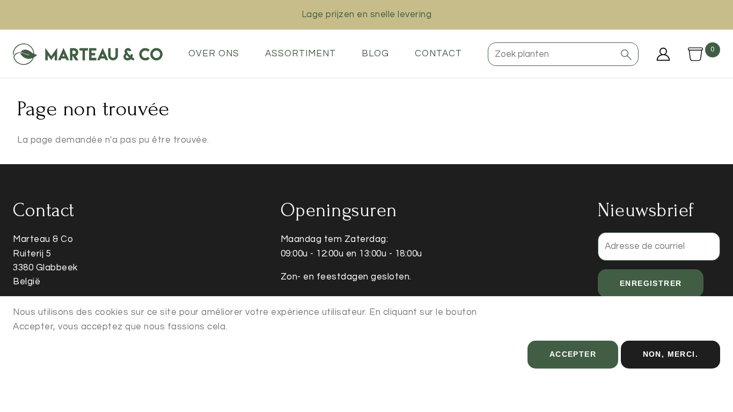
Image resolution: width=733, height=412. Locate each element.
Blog (375, 53)
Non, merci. (670, 354)
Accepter (572, 354)
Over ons (213, 53)
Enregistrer (650, 283)
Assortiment (300, 53)
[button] (626, 54)
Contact (438, 53)
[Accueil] (88, 54)
